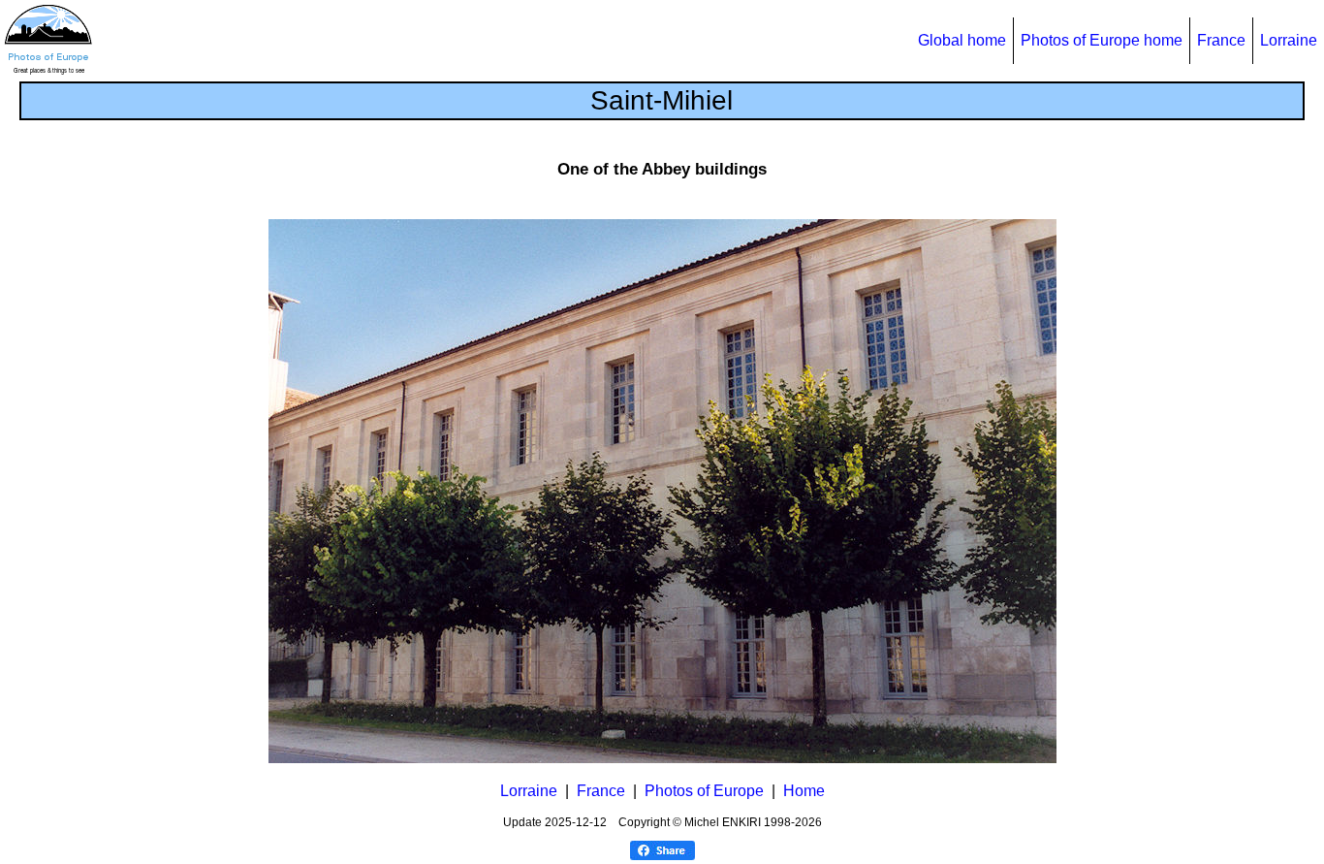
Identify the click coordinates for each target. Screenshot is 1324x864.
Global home (962, 40)
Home (804, 791)
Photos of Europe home (1101, 40)
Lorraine (1288, 40)
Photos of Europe (704, 791)
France (1221, 40)
